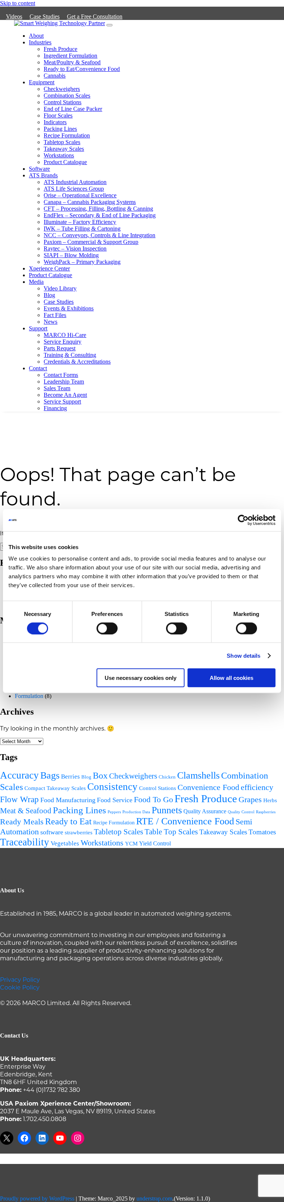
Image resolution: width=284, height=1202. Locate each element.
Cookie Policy (20, 987)
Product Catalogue (65, 162)
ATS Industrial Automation (75, 182)
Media (36, 282)
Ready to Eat (68, 821)
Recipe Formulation (67, 135)
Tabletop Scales (62, 142)
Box (100, 775)
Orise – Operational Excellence (80, 195)
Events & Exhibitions (69, 308)
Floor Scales (58, 115)
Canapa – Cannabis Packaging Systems (90, 202)
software (51, 832)
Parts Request (59, 348)
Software (39, 169)
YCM (131, 844)
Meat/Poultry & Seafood (72, 62)
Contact (38, 368)
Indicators (55, 122)
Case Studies (45, 16)
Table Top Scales (171, 832)
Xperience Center (49, 268)
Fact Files (55, 315)
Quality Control (241, 812)
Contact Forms (61, 375)
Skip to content (17, 3)
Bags (50, 775)
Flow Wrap (19, 799)
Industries (40, 42)
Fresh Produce (60, 49)
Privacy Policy (20, 979)
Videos (14, 16)
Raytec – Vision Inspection (75, 248)
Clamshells (198, 775)
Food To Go (153, 799)
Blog (49, 295)
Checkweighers (62, 89)
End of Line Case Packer (73, 109)
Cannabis (54, 75)
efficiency (257, 787)
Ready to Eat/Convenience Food (82, 69)
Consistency (112, 786)
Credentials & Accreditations (77, 361)
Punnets (167, 810)
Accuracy (19, 775)
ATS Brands (43, 175)
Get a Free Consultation (94, 16)
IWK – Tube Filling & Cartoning (82, 228)
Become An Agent (65, 395)
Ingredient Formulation (70, 55)
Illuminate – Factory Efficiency (80, 222)
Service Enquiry (62, 341)
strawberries (78, 832)
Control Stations (62, 102)
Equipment (41, 82)
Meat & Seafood (25, 810)
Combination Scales (67, 95)
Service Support (62, 401)
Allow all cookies (231, 678)
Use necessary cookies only (140, 678)
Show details (243, 655)
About (36, 36)
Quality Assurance (204, 811)
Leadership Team (64, 381)
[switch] (107, 628)
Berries (70, 776)
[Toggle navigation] (109, 25)
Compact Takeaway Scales (55, 788)
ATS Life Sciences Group (74, 188)
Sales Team (57, 388)
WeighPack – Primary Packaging (82, 262)
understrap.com (154, 1198)
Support (38, 328)
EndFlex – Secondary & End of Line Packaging (100, 215)
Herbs (270, 800)
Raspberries (265, 812)
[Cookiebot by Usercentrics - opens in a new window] (243, 519)
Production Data (136, 812)
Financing (55, 408)
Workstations (59, 155)
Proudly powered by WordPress (37, 1198)
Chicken (167, 777)
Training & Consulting (70, 355)
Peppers (114, 812)
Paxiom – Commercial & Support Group (91, 242)
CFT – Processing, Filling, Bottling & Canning (98, 208)
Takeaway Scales (64, 149)
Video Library (60, 288)
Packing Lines (60, 129)
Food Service (114, 800)
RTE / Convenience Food (185, 821)
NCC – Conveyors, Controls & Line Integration (99, 235)
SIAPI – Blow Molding (71, 255)
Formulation (29, 696)
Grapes (250, 799)
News (50, 322)
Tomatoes (262, 832)
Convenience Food (208, 787)
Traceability (24, 842)
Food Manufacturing (67, 800)
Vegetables (65, 843)
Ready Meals (22, 821)
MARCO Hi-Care (65, 335)
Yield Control (155, 843)
